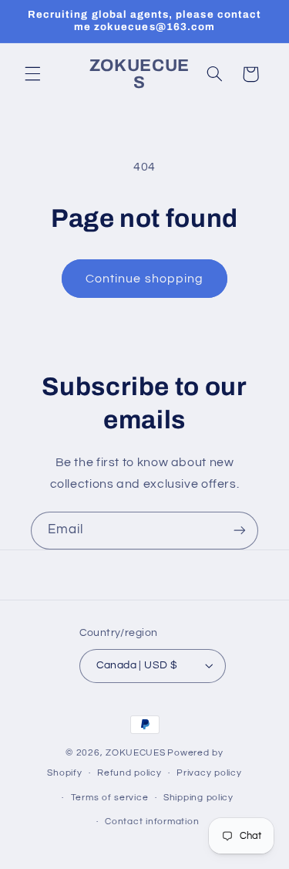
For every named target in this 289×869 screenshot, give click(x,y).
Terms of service (110, 797)
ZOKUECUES (136, 753)
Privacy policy (208, 773)
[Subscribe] (239, 530)
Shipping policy (198, 797)
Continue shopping (144, 278)
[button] (32, 74)
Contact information (152, 821)
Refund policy (129, 773)
